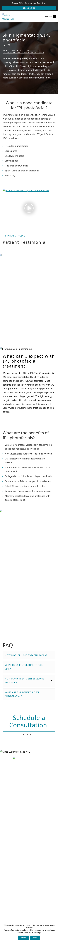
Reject (35, 937)
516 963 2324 (30, 877)
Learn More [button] (29, 8)
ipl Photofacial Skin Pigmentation (23, 53)
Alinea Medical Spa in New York (21, 272)
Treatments (17, 50)
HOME (6, 50)
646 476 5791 (30, 809)
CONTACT (29, 734)
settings (37, 932)
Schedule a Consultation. (29, 721)
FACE (28, 50)
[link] (29, 848)
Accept (23, 937)
